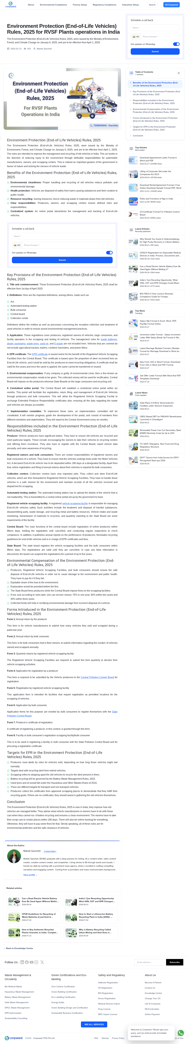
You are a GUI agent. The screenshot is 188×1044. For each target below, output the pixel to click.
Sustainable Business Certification (67, 1013)
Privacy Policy (118, 1038)
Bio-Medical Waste (13, 986)
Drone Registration (107, 998)
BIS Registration (105, 993)
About (31, 5)
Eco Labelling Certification (63, 997)
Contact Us (150, 988)
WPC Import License (107, 1014)
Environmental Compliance (53, 5)
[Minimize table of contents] (178, 73)
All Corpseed (171, 5)
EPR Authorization (13, 1013)
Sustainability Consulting (16, 1018)
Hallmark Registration (108, 982)
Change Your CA (152, 998)
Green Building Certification (64, 992)
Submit (155, 51)
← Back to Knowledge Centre (18, 948)
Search (152, 5)
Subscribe (175, 962)
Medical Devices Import (109, 1004)
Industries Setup (130, 5)
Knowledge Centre (153, 993)
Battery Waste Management (18, 997)
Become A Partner (153, 982)
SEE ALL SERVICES (94, 1024)
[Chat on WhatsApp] (180, 1033)
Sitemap (105, 1038)
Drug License (104, 1009)
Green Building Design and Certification (69, 1007)
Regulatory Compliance (104, 5)
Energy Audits (57, 1002)
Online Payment (152, 1014)
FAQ (96, 1038)
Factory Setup (80, 5)
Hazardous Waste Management (19, 992)
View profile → (30, 875)
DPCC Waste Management (17, 1007)
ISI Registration (105, 988)
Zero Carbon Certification (63, 986)
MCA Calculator (152, 1009)
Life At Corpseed (152, 1004)
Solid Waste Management (16, 1002)
